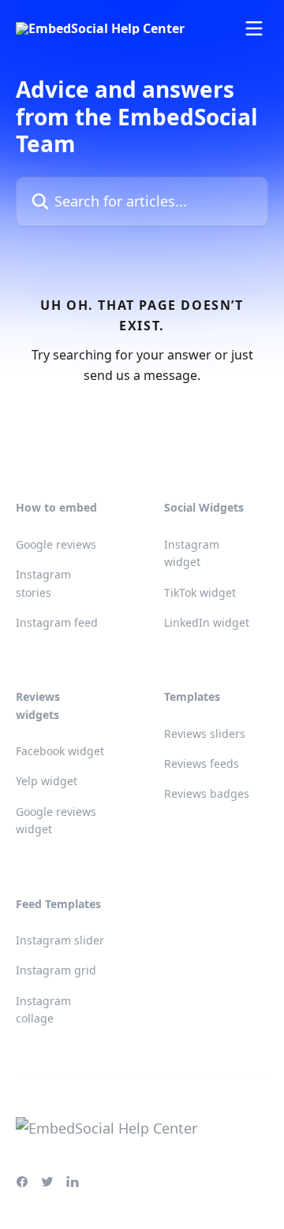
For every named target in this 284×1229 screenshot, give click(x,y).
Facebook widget (60, 750)
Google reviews (56, 544)
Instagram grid (56, 970)
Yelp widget (46, 780)
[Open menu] (254, 28)
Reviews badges (206, 793)
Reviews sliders (204, 733)
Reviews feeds (201, 763)
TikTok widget (200, 592)
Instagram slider (60, 940)
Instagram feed (57, 622)
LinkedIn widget (206, 622)
